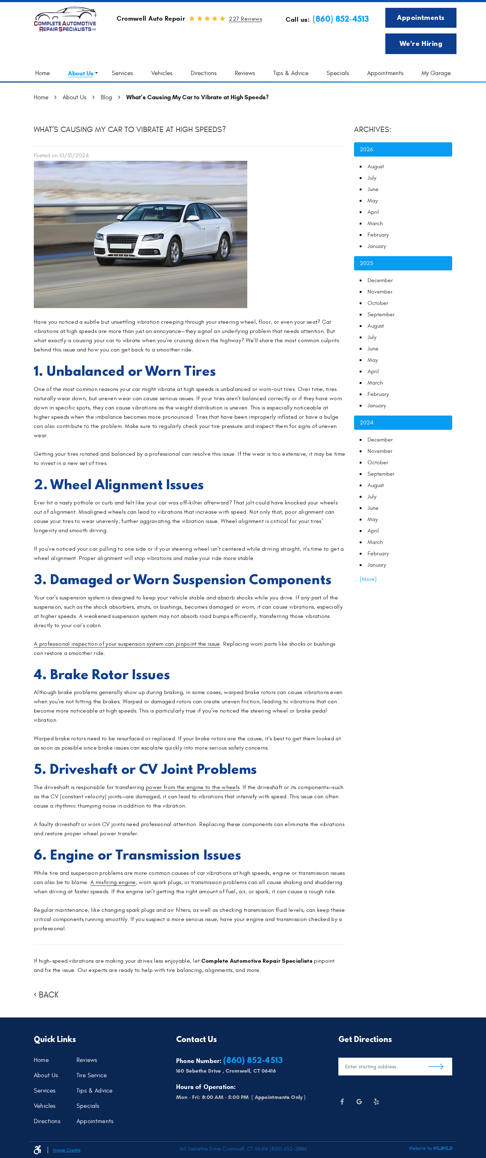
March (375, 223)
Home (42, 73)
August (376, 166)
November (380, 292)
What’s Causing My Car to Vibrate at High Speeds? (197, 97)
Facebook (341, 1101)
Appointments (421, 17)
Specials (338, 73)
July (372, 178)
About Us (81, 73)
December (380, 280)
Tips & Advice (290, 73)
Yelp (376, 1101)
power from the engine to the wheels (192, 787)
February (378, 235)
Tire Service (91, 1076)
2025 (366, 263)
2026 (366, 149)
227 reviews (245, 19)
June (373, 189)
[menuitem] (42, 73)
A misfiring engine (113, 882)
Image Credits (66, 1150)
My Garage (436, 73)
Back (48, 995)
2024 (367, 422)
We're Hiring (421, 43)
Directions (204, 73)
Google (359, 1101)
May (373, 200)
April (373, 212)
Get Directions (435, 1066)
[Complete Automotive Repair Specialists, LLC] (65, 19)
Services (122, 73)
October (378, 303)
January (377, 246)
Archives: (372, 129)
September (381, 314)
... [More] (365, 579)
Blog (106, 97)
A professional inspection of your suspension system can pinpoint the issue (127, 644)
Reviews (245, 73)
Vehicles (162, 73)
